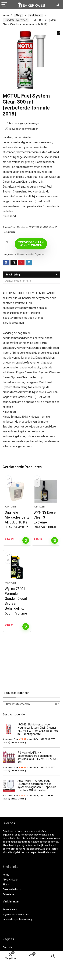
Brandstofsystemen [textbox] (30, 704)
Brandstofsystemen (15, 20)
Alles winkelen (10, 879)
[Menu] (4, 4)
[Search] (57, 4)
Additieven (35, 15)
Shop (19, 15)
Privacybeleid (10, 909)
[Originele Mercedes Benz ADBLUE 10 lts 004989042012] (17, 491)
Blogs (6, 884)
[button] (58, 33)
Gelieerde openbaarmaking (18, 919)
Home (6, 15)
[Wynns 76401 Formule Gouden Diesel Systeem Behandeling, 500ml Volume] (17, 567)
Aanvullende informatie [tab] (18, 280)
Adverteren (9, 894)
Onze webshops (12, 889)
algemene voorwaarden (16, 914)
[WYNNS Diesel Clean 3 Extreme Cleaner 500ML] (46, 491)
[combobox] (31, 703)
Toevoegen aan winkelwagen (31, 244)
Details (52, 227)
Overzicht (8, 947)
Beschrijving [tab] (12, 274)
